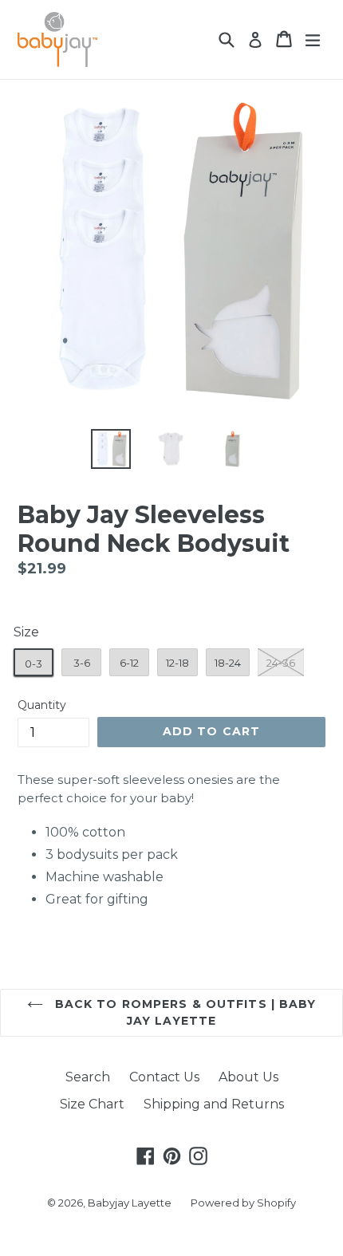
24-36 (280, 662)
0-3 (33, 663)
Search (87, 1077)
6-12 (129, 662)
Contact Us (164, 1077)
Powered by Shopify (243, 1202)
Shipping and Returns (214, 1104)
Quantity (42, 705)
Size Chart (92, 1104)
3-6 (81, 662)
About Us (248, 1077)
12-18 (177, 662)
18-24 (228, 662)
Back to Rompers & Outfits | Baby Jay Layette (184, 1012)
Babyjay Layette (130, 1202)
